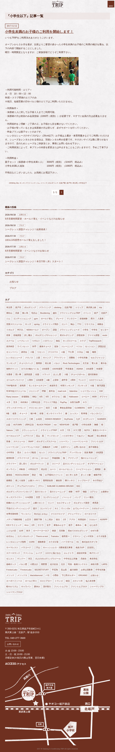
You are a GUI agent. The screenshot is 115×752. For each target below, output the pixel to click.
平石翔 (55, 570)
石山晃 (64, 570)
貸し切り (23, 464)
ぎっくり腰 (86, 475)
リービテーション (84, 469)
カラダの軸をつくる (30, 369)
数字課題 (101, 385)
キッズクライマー (14, 497)
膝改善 (59, 480)
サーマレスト (12, 547)
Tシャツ (82, 380)
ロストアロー (46, 581)
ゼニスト (10, 559)
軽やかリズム (12, 586)
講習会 (24, 352)
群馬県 (23, 385)
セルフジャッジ (97, 357)
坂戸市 (69, 183)
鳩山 (72, 324)
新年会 (52, 391)
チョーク (23, 413)
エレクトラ (69, 553)
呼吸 (44, 391)
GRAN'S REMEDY (53, 419)
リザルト (36, 341)
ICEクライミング (13, 525)
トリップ (44, 183)
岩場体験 (84, 318)
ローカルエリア (13, 436)
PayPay (63, 402)
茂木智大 (47, 586)
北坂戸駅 (62, 183)
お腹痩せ (105, 492)
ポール (35, 458)
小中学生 (10, 452)
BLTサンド (94, 553)
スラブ (83, 341)
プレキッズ (82, 385)
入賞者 (101, 318)
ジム (38, 183)
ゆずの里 (95, 531)
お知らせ (22, 215)
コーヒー (85, 397)
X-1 (56, 508)
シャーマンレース (80, 441)
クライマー (11, 464)
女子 (49, 525)
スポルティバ (98, 508)
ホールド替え (47, 318)
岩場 (41, 413)
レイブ (39, 553)
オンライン (11, 469)
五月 (15, 402)
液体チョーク (45, 346)
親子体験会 (93, 447)
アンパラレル (75, 452)
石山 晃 (40, 436)
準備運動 (56, 458)
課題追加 (81, 335)
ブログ (21, 225)
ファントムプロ (61, 586)
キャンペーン (12, 352)
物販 (85, 492)
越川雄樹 (74, 570)
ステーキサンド (13, 553)
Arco (26, 525)
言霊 (38, 497)
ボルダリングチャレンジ (46, 335)
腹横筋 (9, 480)
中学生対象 (100, 570)
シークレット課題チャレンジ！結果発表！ (26, 229)
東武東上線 (91, 307)
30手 (34, 346)
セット (42, 452)
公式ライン (66, 447)
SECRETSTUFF (41, 570)
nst (55, 424)
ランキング (11, 363)
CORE (32, 542)
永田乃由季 (75, 402)
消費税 (72, 357)
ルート (53, 469)
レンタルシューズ (14, 357)
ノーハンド (67, 497)
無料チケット (12, 369)
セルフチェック (64, 503)
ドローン (77, 536)
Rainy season (12, 397)
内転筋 (22, 469)
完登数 (62, 531)
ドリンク (99, 408)
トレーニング (67, 346)
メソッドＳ (22, 575)
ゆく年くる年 (72, 475)
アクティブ (73, 458)
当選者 (9, 374)
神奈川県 (95, 564)
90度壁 (99, 369)
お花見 (39, 419)
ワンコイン (26, 514)
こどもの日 (11, 531)
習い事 (18, 374)
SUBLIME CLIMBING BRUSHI (60, 486)
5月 (17, 430)
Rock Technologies (71, 363)
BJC (78, 486)
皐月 (28, 531)
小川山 (80, 352)
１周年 (30, 380)
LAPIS (104, 564)
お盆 (8, 424)
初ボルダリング (67, 335)
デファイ (104, 397)
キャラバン (26, 586)
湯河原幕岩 (93, 374)
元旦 (63, 564)
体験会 (100, 324)
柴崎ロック (11, 564)
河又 (30, 559)
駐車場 (84, 413)
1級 (64, 397)
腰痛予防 (98, 475)
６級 (92, 385)
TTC (79, 324)
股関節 (39, 363)
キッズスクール (70, 341)
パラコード (26, 547)
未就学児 (53, 385)
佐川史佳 (54, 564)
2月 (64, 519)
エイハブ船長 (30, 452)
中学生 (94, 330)
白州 (21, 531)
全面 (37, 374)
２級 (32, 352)
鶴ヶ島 (25, 313)
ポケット (10, 486)
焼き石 (44, 469)
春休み (78, 525)
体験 (71, 492)
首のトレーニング (57, 492)
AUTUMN (17, 424)
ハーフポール (67, 542)
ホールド (45, 458)
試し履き (28, 335)
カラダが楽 (53, 542)
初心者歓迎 (101, 436)
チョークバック (26, 363)
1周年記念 (29, 424)
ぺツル (79, 346)
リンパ (51, 503)
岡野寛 (44, 564)
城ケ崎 (33, 413)
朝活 (68, 581)
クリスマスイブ (58, 514)
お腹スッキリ (34, 480)
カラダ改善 (101, 536)
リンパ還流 (89, 497)
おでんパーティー (81, 508)
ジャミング (34, 391)
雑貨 (54, 531)
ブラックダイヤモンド (16, 408)
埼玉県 (75, 183)
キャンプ (47, 357)
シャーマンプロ (97, 586)
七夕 (78, 419)
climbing (12, 183)
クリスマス (53, 352)
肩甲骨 (64, 380)
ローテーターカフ (41, 531)
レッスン (74, 413)
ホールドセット (66, 469)
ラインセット (23, 346)
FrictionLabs (25, 570)
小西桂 (55, 575)
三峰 (31, 419)
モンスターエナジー (37, 385)
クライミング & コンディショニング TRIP (57, 4)
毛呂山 (34, 313)
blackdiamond (36, 575)
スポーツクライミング (16, 419)
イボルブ (10, 330)
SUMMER (101, 419)
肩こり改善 (20, 480)
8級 (7, 413)
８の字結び (98, 480)
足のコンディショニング (74, 464)
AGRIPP (103, 519)
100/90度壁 (57, 369)
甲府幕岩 (69, 369)
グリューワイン (74, 514)
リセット (41, 352)
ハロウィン (48, 341)
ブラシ (41, 486)
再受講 (95, 503)
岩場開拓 (25, 397)
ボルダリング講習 (81, 503)
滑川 (93, 318)
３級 (66, 374)
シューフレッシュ (88, 391)
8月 (41, 397)
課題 (55, 330)
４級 (63, 352)
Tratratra (55, 536)
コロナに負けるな (53, 553)
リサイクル (89, 324)
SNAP (30, 441)
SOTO (87, 430)
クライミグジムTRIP (57, 452)
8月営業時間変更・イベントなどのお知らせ (27, 251)
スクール (10, 341)
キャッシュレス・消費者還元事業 (58, 547)
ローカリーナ (90, 514)
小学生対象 (83, 357)
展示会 (104, 363)
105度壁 (89, 369)
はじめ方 (93, 525)
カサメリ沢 (78, 581)
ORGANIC (83, 575)
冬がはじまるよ (41, 514)
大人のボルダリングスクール (48, 559)
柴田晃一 (66, 536)
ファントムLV (97, 441)
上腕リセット (39, 503)
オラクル (56, 397)
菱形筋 (9, 475)
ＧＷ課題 (29, 497)
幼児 (48, 408)
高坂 (17, 313)
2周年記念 (35, 402)
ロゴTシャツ (88, 419)
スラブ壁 (77, 430)
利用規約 (82, 519)
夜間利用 (10, 458)
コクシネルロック (25, 536)
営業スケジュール (14, 324)
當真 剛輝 (88, 452)
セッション (90, 346)
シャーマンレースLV (30, 447)
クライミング (30, 183)
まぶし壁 (57, 374)
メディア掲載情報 (14, 519)
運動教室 (42, 542)
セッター (104, 330)
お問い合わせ (80, 447)
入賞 (38, 357)
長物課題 (17, 335)
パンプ (78, 497)
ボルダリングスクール (46, 441)
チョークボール (78, 374)
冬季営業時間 (12, 514)
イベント (87, 313)
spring (37, 324)
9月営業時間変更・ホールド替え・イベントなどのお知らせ (35, 219)
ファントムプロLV (79, 586)
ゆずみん (10, 536)
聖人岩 (95, 363)
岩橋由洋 (46, 447)
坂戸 (96, 313)
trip (17, 183)
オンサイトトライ (54, 413)
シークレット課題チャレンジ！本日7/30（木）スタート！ (34, 261)
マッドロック (53, 436)
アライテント (60, 357)
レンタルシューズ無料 (16, 542)
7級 (40, 475)
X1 (77, 542)
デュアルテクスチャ (26, 486)
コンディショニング (22, 318)
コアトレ (94, 492)
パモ (48, 575)
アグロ (72, 519)
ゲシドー (21, 559)
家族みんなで (59, 525)
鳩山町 (91, 436)
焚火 (19, 452)
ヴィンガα (65, 508)
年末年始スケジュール (16, 391)
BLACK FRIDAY (44, 424)
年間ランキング (67, 385)
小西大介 (34, 564)
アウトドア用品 (50, 402)
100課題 (99, 452)
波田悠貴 (28, 374)
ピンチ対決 (88, 536)
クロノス (29, 357)
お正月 (28, 519)
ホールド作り (31, 581)
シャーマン (64, 441)
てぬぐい (81, 436)
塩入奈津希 (91, 581)
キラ (85, 402)
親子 (71, 525)
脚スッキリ (70, 480)
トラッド (46, 374)
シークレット (23, 341)
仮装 (14, 413)
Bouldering (45, 313)
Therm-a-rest (42, 536)
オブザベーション (95, 464)
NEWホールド (33, 330)
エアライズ (28, 436)
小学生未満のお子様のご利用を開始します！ (39, 31)
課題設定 (102, 346)
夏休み (37, 586)
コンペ (64, 324)
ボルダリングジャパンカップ (19, 492)
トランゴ (59, 581)
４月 (8, 402)
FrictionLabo (11, 570)
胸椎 (96, 424)
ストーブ (56, 464)
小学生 (85, 330)
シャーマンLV (12, 447)
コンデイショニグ (51, 497)
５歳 (55, 408)
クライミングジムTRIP (70, 313)
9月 (47, 397)
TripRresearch (95, 341)
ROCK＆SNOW (22, 475)
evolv (105, 335)
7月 (68, 430)
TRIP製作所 (11, 385)
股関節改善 (48, 480)
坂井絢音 (10, 346)
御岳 (58, 341)
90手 (78, 492)
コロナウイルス (96, 380)
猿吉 (58, 519)
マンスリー (72, 318)
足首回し (91, 547)
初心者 (48, 363)
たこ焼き (49, 519)
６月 (62, 430)
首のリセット (41, 492)
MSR (94, 397)
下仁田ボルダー (68, 575)
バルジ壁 (23, 564)
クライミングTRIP (49, 430)
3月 (33, 525)
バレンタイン (96, 413)
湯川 (35, 508)
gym (36, 318)
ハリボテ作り (68, 436)
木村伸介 (24, 402)
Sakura (9, 430)
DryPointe (68, 419)
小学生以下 (82, 183)
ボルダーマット (37, 464)
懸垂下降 (38, 519)
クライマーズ (23, 458)
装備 (8, 441)
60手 (90, 408)
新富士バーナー (100, 430)
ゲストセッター (36, 408)
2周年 (73, 380)
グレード (60, 318)
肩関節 (98, 469)
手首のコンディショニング (18, 508)
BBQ (34, 397)
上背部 (55, 380)
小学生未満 (86, 424)
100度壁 (45, 369)
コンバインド (46, 508)
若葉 (8, 335)
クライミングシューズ (70, 330)
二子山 (37, 547)
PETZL (20, 330)
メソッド (10, 575)
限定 (34, 475)
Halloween (73, 397)
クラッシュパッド (30, 430)
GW (101, 391)
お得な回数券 (87, 570)
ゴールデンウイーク (15, 380)
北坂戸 (104, 313)
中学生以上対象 (71, 559)
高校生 (84, 559)
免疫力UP (80, 547)
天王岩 (86, 363)
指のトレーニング (89, 458)
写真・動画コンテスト (78, 564)
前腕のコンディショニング (18, 503)
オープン (46, 330)
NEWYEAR (64, 424)
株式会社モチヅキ (90, 542)
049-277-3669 (17, 637)
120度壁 (39, 380)
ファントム (28, 553)
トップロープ (84, 480)
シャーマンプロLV (14, 592)
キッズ (22, 183)
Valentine (73, 391)
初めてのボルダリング (78, 531)
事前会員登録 (66, 408)
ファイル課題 (93, 335)
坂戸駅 (75, 424)
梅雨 (94, 352)
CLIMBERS (80, 408)
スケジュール (19, 441)
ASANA (79, 369)
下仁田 (71, 352)
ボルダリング (53, 183)
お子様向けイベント (54, 475)
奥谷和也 (93, 559)
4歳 (48, 380)
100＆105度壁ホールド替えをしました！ (25, 240)
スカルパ (93, 519)
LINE (55, 447)
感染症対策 (82, 553)
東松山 (9, 313)
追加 (56, 346)
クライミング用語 (50, 324)
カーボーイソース (14, 581)
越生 (55, 313)
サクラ (41, 525)
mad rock (62, 391)
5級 (87, 352)
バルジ (57, 363)
